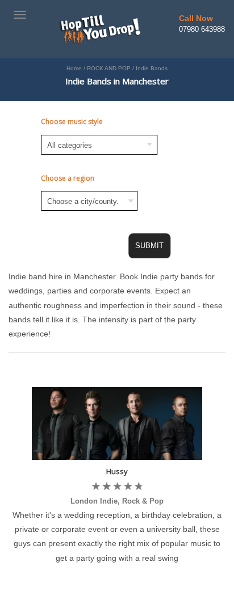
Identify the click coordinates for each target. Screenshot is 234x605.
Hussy (117, 471)
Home (74, 68)
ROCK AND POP (109, 68)
